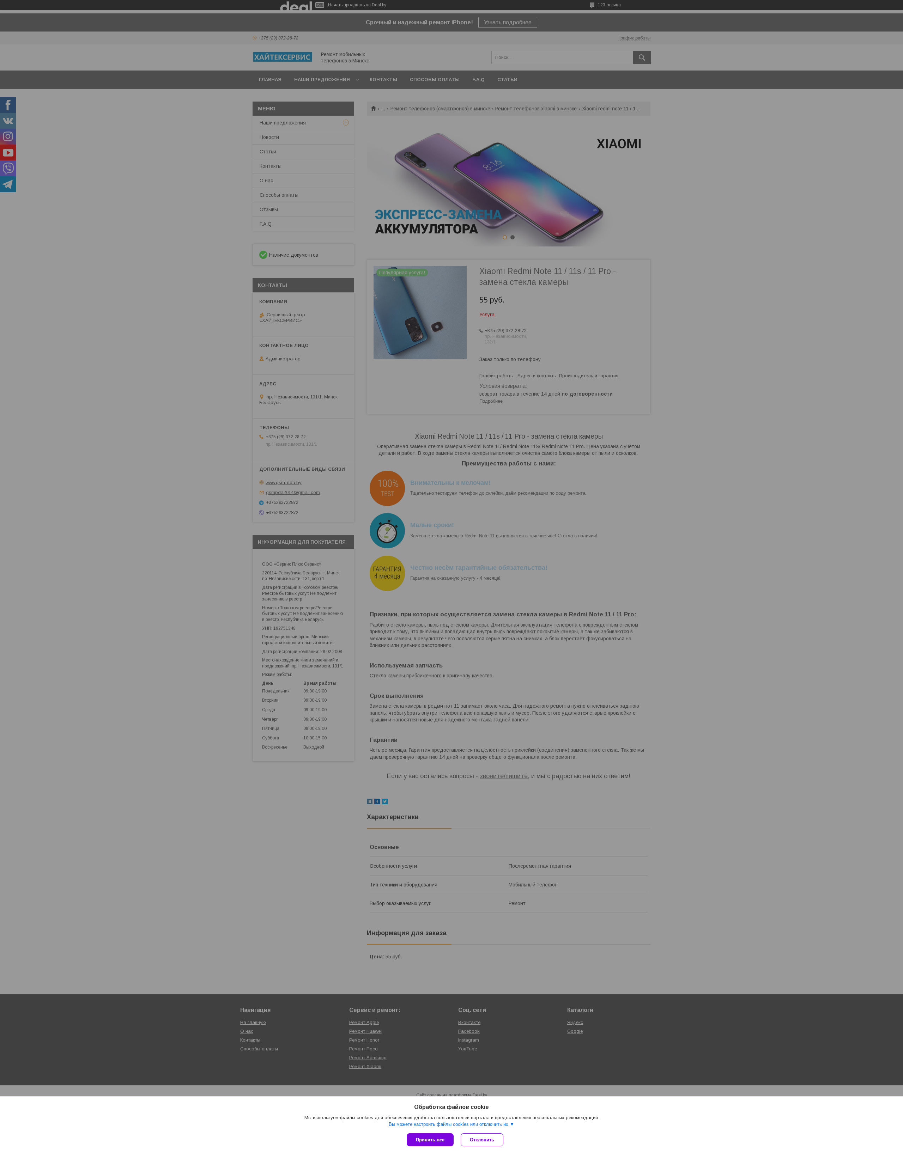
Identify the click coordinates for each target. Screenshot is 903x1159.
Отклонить (482, 1139)
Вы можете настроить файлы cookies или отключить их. (449, 1124)
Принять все (430, 1139)
